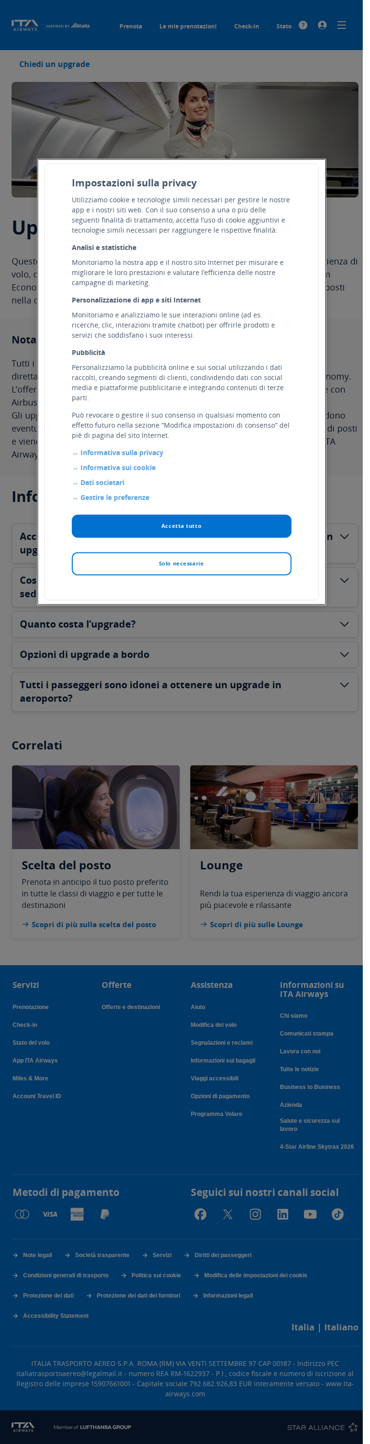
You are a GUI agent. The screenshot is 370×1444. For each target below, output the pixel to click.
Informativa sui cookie (118, 467)
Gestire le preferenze (114, 497)
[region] (181, 381)
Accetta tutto (181, 525)
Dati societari (102, 482)
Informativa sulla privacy (121, 452)
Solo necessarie (181, 563)
